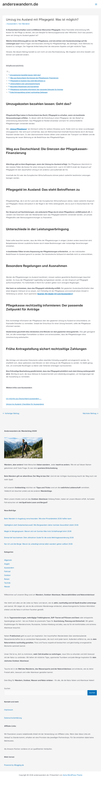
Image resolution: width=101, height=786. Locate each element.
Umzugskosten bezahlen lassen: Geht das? (25, 75)
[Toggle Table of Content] (8, 72)
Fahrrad (7, 571)
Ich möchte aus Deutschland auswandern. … (23, 399)
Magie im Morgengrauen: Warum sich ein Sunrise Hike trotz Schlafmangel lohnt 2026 (37, 531)
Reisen (6, 579)
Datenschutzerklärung (13, 718)
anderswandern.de (20, 4)
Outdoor (7, 575)
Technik (7, 583)
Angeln (7, 564)
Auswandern (12, 24)
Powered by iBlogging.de (14, 765)
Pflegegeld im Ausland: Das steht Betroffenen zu (27, 81)
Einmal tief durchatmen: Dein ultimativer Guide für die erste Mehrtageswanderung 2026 (39, 538)
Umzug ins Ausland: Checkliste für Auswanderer (25, 404)
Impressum (8, 710)
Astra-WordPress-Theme (72, 775)
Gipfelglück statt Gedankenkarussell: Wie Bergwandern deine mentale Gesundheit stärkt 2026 (41, 525)
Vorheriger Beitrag (11, 413)
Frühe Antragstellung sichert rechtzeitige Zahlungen (29, 92)
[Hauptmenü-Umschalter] (96, 4)
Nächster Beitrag (90, 413)
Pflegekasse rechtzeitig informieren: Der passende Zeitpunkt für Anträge (36, 89)
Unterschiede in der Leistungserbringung (25, 84)
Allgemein (8, 560)
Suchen (7, 688)
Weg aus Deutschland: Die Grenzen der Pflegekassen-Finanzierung (34, 78)
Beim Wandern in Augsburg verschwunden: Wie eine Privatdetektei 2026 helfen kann (37, 519)
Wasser (7, 587)
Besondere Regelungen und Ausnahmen (24, 86)
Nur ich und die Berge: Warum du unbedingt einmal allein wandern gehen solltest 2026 (38, 544)
